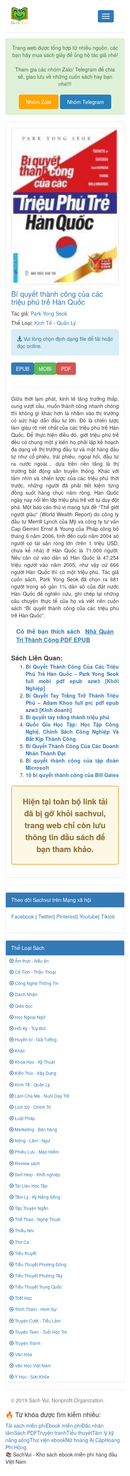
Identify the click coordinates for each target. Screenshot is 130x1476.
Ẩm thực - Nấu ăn (31, 961)
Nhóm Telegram (85, 101)
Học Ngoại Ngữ (29, 1017)
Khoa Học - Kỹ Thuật (34, 1062)
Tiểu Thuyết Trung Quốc (38, 1287)
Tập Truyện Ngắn (31, 1208)
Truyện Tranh (27, 1343)
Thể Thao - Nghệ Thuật (37, 1219)
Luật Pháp (24, 1118)
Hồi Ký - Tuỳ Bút (30, 1028)
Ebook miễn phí (64, 1425)
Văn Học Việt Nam (32, 1365)
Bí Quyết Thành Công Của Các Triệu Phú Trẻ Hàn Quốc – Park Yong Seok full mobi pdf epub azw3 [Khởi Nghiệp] (72, 677)
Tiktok (108, 916)
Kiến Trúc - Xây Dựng (35, 1073)
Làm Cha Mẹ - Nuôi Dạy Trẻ (41, 1096)
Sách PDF (25, 1432)
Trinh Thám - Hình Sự (35, 1309)
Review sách (27, 1163)
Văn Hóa (23, 1354)
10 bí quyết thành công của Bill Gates (72, 774)
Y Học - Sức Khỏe (31, 1376)
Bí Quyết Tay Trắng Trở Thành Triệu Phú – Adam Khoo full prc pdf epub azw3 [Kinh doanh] (72, 702)
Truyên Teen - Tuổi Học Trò (40, 1332)
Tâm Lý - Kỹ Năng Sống (37, 1197)
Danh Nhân (26, 994)
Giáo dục (23, 1006)
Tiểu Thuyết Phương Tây (38, 1275)
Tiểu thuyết (25, 1253)
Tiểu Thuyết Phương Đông (40, 1264)
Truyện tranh (51, 1432)
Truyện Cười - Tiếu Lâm (37, 1320)
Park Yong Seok (49, 313)
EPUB (22, 368)
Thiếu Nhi (24, 1230)
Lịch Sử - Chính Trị (32, 1107)
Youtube (88, 916)
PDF (66, 368)
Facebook (22, 916)
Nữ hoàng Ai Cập (85, 1440)
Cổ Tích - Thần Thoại (35, 972)
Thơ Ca (21, 1242)
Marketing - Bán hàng (35, 1129)
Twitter (45, 916)
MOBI (45, 368)
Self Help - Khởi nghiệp (37, 1174)
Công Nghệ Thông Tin (36, 983)
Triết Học (23, 1298)
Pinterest (66, 916)
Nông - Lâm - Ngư (32, 1140)
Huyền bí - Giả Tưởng (35, 1039)
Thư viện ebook (47, 1440)
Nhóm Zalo (38, 101)
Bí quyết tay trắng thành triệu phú (67, 717)
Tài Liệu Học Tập (31, 1185)
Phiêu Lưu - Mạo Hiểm (36, 1152)
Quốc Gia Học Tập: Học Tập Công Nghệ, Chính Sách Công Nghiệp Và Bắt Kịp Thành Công (72, 731)
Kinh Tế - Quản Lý (55, 322)
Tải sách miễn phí (25, 1425)
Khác (19, 1050)
